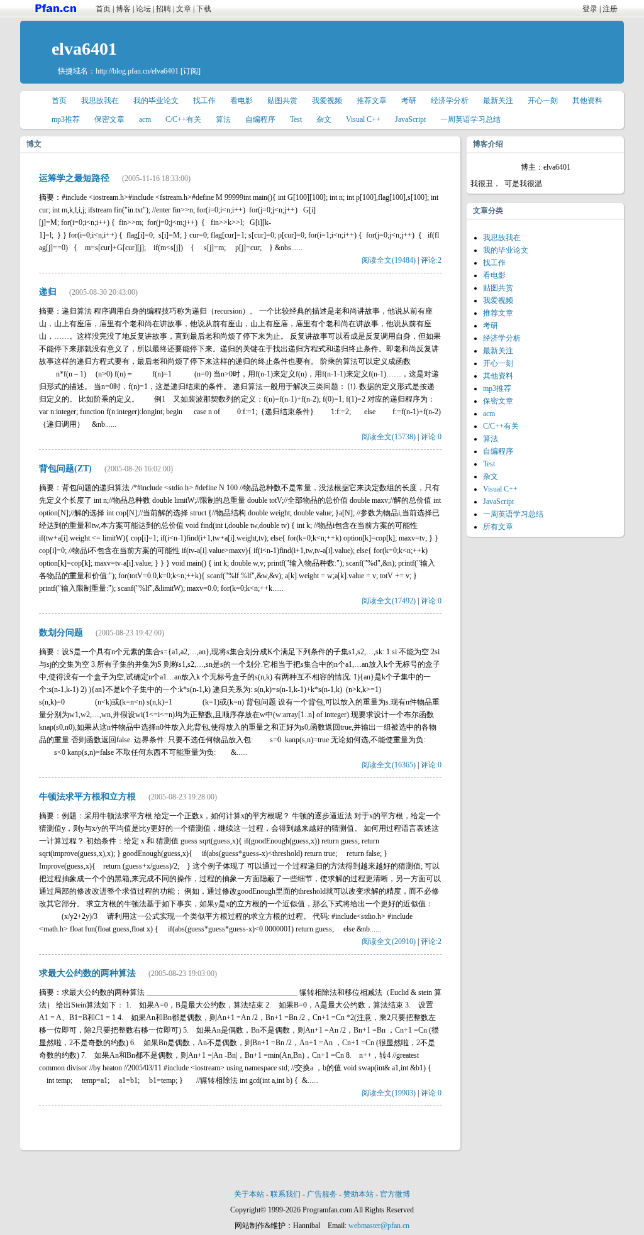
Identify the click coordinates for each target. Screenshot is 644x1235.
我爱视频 (327, 100)
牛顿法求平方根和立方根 (87, 796)
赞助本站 (358, 1194)
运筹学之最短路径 (74, 178)
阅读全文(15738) (389, 436)
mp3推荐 (66, 119)
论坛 (143, 8)
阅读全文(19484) (389, 260)
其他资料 (587, 100)
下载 (203, 8)
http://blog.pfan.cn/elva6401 (137, 71)
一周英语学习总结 (470, 119)
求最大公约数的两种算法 (87, 973)
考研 (408, 100)
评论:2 (431, 260)
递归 (48, 292)
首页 (103, 8)
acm (145, 119)
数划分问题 (61, 632)
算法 (223, 119)
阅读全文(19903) (389, 1093)
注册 (610, 8)
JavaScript (410, 119)
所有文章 (498, 526)
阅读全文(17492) (389, 600)
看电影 (241, 100)
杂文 (323, 119)
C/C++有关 (183, 119)
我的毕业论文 (156, 100)
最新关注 (498, 100)
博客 (123, 8)
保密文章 (109, 119)
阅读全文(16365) (389, 764)
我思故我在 (100, 100)
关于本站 (249, 1194)
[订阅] (190, 71)
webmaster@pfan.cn (378, 1225)
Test (296, 119)
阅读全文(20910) (389, 941)
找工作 (204, 100)
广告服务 (322, 1194)
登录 (589, 8)
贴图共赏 (282, 100)
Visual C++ (363, 119)
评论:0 (431, 436)
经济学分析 (450, 100)
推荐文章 (372, 100)
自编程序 (260, 119)
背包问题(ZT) (65, 468)
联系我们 (285, 1194)
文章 (183, 8)
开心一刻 (543, 100)
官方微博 (395, 1194)
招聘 (163, 8)
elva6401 (84, 48)
